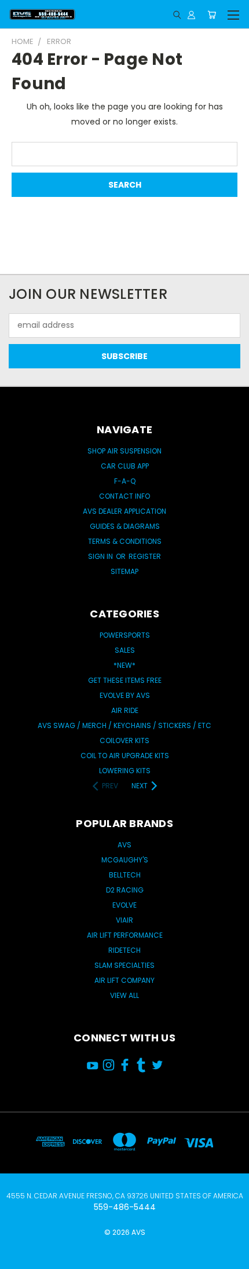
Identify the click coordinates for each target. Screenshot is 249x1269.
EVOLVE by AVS (125, 695)
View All (124, 995)
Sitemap (124, 571)
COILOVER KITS (124, 740)
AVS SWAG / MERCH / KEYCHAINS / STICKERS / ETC (124, 725)
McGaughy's (124, 860)
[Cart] (212, 14)
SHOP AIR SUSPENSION (124, 451)
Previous (18, 1248)
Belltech (125, 875)
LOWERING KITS (125, 771)
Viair (124, 920)
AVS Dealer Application (124, 511)
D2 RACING (125, 890)
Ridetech (124, 950)
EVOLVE (124, 905)
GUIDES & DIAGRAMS (125, 526)
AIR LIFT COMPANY (124, 980)
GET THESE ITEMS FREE (125, 680)
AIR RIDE (124, 710)
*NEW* (124, 665)
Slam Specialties (124, 965)
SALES (125, 650)
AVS (124, 845)
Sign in (101, 556)
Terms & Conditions (125, 541)
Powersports (125, 635)
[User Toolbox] (191, 14)
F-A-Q (125, 481)
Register (145, 556)
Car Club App (125, 466)
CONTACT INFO (124, 496)
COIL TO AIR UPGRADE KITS (124, 755)
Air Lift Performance (125, 935)
